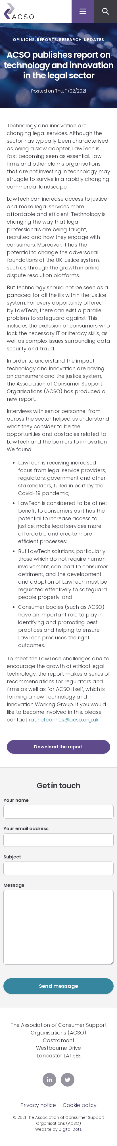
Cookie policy (80, 1105)
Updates (94, 39)
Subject (12, 857)
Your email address (26, 828)
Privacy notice (38, 1105)
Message (13, 885)
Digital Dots (70, 1129)
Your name (16, 800)
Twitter (67, 1080)
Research (70, 39)
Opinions (24, 39)
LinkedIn (49, 1080)
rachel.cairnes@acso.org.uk (64, 719)
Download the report (58, 747)
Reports (47, 39)
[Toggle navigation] (83, 11)
